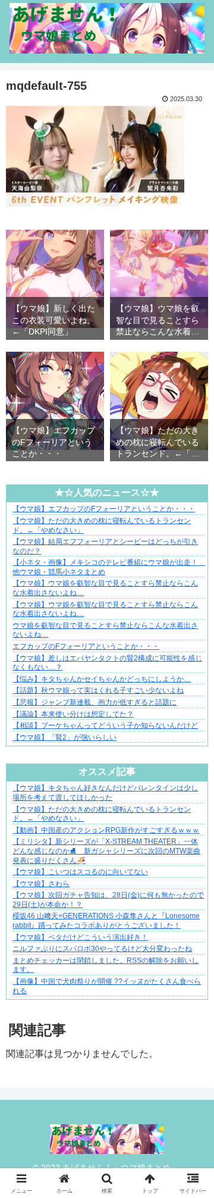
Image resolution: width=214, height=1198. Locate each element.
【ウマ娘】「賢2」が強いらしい (64, 737)
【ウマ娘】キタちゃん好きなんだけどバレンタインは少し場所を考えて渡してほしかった (105, 793)
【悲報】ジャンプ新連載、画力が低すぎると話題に (94, 702)
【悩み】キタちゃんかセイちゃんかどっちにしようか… (101, 679)
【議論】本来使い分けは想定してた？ (73, 714)
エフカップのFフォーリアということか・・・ (85, 646)
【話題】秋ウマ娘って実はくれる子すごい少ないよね (98, 690)
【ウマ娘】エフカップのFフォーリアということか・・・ (103, 509)
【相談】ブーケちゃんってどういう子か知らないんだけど (105, 725)
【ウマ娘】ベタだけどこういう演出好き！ (80, 937)
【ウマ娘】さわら (41, 884)
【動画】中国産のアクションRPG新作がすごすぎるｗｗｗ (105, 830)
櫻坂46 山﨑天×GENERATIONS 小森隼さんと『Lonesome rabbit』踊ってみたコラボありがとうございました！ (106, 921)
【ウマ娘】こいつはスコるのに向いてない (80, 872)
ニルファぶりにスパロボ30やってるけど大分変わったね (102, 948)
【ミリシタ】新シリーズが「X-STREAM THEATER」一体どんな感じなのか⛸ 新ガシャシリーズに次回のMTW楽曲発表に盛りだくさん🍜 (106, 850)
